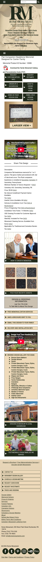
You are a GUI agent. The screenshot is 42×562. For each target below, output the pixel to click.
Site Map (4, 557)
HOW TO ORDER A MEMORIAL (21, 261)
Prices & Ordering (7, 499)
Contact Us (8, 472)
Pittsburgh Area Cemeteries (20, 388)
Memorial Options (7, 497)
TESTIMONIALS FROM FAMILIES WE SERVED (21, 454)
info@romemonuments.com (15, 536)
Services (4, 501)
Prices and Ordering (11, 490)
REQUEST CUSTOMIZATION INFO (13, 77)
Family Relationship (18, 380)
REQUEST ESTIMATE (30, 76)
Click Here (23, 46)
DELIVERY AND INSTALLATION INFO (20, 328)
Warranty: (7, 218)
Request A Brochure (20, 33)
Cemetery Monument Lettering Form (13, 522)
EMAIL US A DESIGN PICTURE (30, 97)
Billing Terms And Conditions (11, 520)
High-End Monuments (18, 398)
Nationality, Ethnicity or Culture (21, 386)
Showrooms (5, 511)
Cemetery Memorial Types (20, 390)
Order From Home (10, 35)
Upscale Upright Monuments (21, 465)
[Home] (21, 15)
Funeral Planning (7, 504)
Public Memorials (17, 394)
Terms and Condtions (16, 557)
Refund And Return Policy (10, 517)
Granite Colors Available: (12, 200)
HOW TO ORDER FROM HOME (30, 87)
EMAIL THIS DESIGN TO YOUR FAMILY (20, 323)
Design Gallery (6, 495)
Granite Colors (16, 396)
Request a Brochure (9, 462)
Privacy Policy (29, 557)
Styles (13, 361)
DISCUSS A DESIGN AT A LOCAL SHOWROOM (21, 425)
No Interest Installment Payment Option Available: (17, 194)
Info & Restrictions (28, 208)
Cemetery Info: (9, 188)
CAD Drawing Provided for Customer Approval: (20, 213)
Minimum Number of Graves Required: (17, 185)
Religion (14, 384)
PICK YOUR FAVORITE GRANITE (21, 293)
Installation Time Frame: (12, 211)
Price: (6, 190)
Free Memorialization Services (20, 312)
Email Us (31, 33)
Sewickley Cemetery (29, 180)
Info (33, 185)
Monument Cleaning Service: (14, 221)
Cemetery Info (6, 506)
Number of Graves (17, 392)
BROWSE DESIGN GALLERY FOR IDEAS (20, 355)
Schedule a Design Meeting (13, 479)
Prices (10, 33)
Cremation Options (7, 508)
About (3, 515)
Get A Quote (33, 30)
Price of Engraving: (10, 208)
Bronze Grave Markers (19, 358)
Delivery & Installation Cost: (13, 203)
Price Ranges (16, 378)
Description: (8, 170)
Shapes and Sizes (17, 376)
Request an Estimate (12, 486)
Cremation (14, 382)
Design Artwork (16, 359)
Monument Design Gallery (13, 475)
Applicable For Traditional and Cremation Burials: (20, 226)
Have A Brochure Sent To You (19, 317)
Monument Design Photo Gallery (16, 30)
